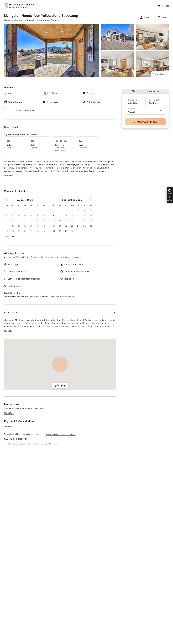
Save (163, 17)
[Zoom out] (63, 386)
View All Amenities (25, 110)
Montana (36, 444)
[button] (12, 236)
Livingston (45, 444)
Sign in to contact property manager (61, 434)
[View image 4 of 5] (117, 64)
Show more (9, 176)
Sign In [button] (159, 5)
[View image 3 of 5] (152, 37)
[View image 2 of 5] (117, 37)
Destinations (15, 444)
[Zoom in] (57, 386)
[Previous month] (6, 200)
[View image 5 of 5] (152, 64)
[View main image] (51, 50)
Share (146, 17)
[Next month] (91, 200)
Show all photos (160, 74)
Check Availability (145, 121)
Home (6, 444)
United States (26, 444)
